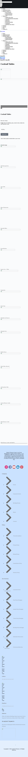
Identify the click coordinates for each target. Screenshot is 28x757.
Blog (4, 52)
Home (4, 33)
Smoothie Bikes (4, 228)
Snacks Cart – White (5, 269)
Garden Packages (8, 38)
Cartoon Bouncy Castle (5, 402)
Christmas (7, 44)
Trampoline (3, 290)
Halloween (7, 45)
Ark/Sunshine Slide (4, 387)
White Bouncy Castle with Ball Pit (7, 442)
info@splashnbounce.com (8, 706)
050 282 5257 (5, 679)
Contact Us (5, 53)
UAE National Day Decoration (11, 43)
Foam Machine (4, 248)
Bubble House (3, 352)
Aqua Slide (3, 186)
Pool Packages (8, 37)
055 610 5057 (11, 679)
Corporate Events (6, 34)
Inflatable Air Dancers (5, 317)
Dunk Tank (3, 306)
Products (4, 50)
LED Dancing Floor (5, 165)
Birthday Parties (6, 36)
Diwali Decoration (9, 46)
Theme (4, 40)
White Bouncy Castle (5, 421)
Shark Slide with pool (5, 366)
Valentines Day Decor (9, 48)
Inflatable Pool (4, 331)
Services (4, 51)
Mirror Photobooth (4, 207)
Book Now (2, 57)
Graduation (7, 47)
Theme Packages (8, 39)
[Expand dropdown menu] (10, 36)
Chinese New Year (9, 41)
